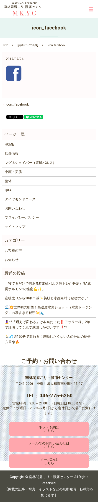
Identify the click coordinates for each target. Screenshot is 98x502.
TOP (5, 45)
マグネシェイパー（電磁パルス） (30, 163)
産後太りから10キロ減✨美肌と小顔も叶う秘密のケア (46, 298)
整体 (8, 181)
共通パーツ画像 (27, 45)
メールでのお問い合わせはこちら (49, 445)
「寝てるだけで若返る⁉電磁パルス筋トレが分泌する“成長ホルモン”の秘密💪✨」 (48, 286)
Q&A (8, 190)
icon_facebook (17, 104)
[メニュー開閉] (91, 9)
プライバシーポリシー (22, 217)
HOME (9, 144)
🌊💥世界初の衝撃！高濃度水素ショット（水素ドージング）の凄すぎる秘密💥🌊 (48, 310)
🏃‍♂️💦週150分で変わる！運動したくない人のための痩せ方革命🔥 (48, 339)
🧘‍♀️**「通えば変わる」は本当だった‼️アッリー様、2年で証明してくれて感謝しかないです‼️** (47, 324)
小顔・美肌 (13, 172)
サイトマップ (15, 227)
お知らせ (11, 260)
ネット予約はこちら (49, 429)
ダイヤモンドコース (20, 199)
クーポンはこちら (49, 461)
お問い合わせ (15, 208)
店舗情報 (11, 153)
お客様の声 (13, 251)
